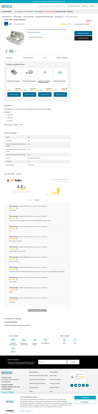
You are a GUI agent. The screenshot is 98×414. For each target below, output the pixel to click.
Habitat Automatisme (7, 16)
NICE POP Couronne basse (29, 81)
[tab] (38, 372)
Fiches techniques (28, 57)
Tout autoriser (85, 397)
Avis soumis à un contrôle (60, 181)
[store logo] (7, 6)
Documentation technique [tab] (36, 37)
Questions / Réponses (62, 57)
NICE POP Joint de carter (60, 81)
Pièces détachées (17, 16)
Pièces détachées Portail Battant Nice (44, 16)
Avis (44, 57)
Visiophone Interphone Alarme (37, 379)
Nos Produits (7, 11)
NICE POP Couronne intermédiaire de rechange (44, 81)
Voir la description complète (33, 32)
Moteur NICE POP (59, 16)
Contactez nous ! (61, 1)
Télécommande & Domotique (37, 383)
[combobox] (50, 6)
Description (10, 57)
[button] (8, 38)
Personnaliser (84, 402)
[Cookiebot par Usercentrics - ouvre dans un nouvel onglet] (10, 411)
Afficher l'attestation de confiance (60, 179)
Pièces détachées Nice (28, 16)
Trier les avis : (30, 200)
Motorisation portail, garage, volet (38, 375)
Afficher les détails (25, 411)
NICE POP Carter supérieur (13, 81)
